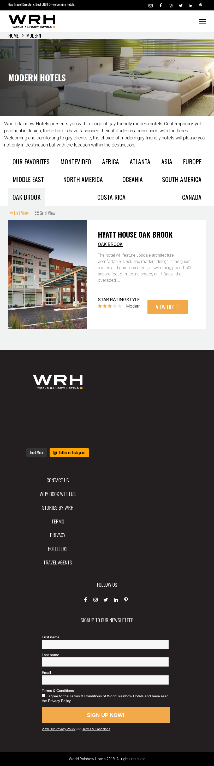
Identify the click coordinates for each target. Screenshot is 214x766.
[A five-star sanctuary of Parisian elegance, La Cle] (31, 420)
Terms (57, 521)
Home (13, 35)
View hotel (168, 307)
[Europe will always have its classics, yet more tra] (85, 437)
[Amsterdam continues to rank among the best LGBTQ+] (85, 404)
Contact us (58, 480)
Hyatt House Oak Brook (135, 234)
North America (83, 179)
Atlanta (140, 161)
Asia (166, 161)
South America (181, 179)
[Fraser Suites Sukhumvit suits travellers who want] (31, 404)
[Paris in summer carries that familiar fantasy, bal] (31, 437)
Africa (110, 161)
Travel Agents (57, 562)
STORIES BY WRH (57, 507)
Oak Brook (26, 197)
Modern (133, 306)
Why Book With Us (58, 493)
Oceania (132, 179)
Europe (192, 161)
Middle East (28, 179)
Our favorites (31, 161)
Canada (191, 197)
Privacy (58, 534)
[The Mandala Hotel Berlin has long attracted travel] (57, 404)
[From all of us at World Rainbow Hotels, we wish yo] (57, 437)
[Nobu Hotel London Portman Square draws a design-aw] (85, 420)
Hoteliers (58, 548)
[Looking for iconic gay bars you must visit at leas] (57, 420)
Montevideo (75, 161)
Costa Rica (111, 197)
